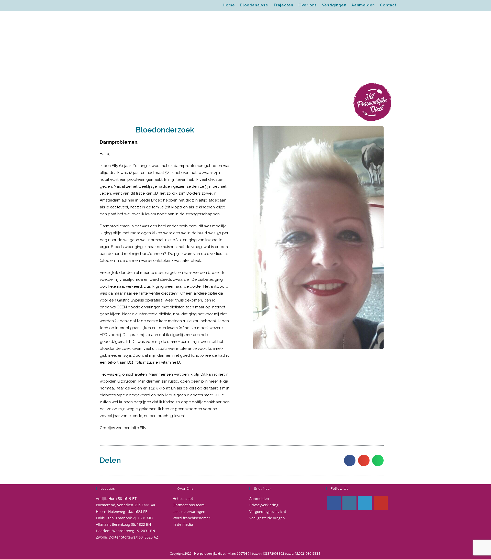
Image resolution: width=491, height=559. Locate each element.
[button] (349, 460)
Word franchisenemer (191, 518)
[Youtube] (381, 503)
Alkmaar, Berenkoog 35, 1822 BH (123, 524)
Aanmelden (259, 498)
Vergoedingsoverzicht (267, 511)
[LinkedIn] (365, 503)
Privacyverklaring (263, 504)
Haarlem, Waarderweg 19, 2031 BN (125, 530)
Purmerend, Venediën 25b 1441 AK (125, 504)
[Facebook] (334, 503)
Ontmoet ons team (189, 504)
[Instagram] (349, 503)
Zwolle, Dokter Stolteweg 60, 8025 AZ (127, 537)
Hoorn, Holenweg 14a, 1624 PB (122, 511)
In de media (183, 524)
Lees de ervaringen (189, 511)
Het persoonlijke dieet (124, 5)
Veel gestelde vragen (267, 518)
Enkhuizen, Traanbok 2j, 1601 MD (124, 518)
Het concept (183, 498)
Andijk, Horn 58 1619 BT (116, 498)
